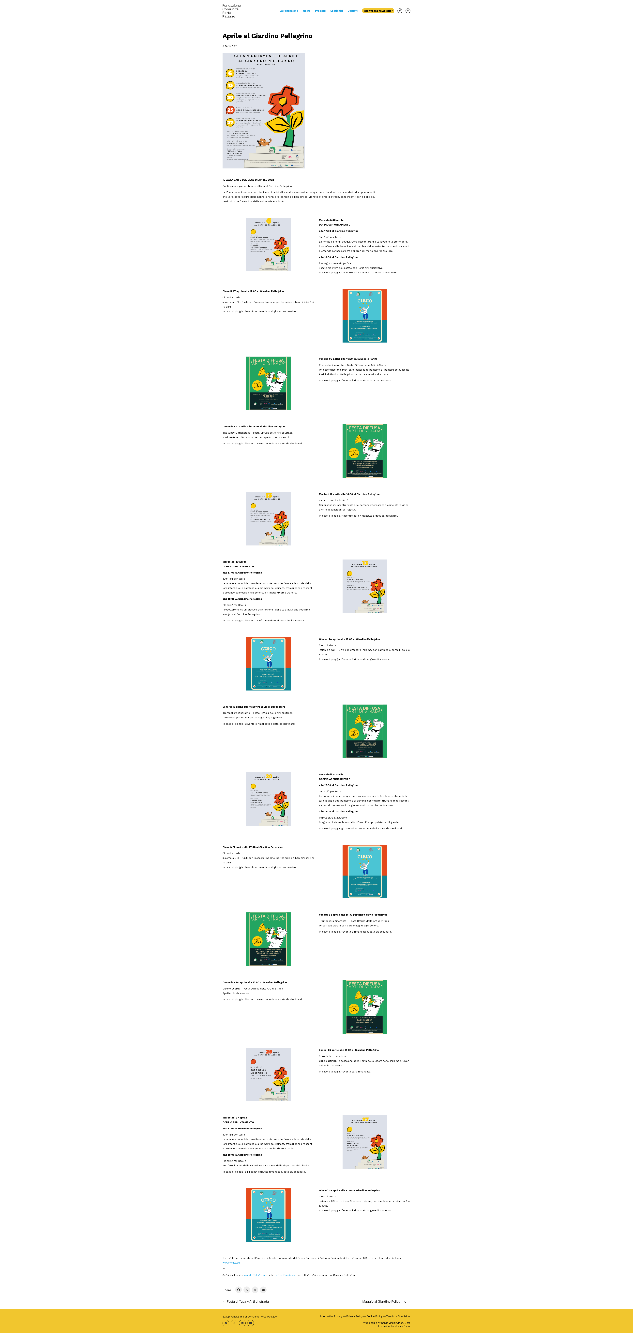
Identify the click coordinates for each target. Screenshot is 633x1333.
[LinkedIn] (255, 1289)
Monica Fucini (402, 1326)
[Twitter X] (246, 1289)
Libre (407, 1322)
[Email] (263, 1289)
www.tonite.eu (231, 1262)
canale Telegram (255, 1275)
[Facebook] (238, 1289)
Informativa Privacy (331, 1316)
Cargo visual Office (392, 1322)
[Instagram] (234, 1323)
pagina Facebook (284, 1275)
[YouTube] (250, 1323)
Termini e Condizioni (398, 1316)
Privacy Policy (354, 1316)
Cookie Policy (374, 1316)
